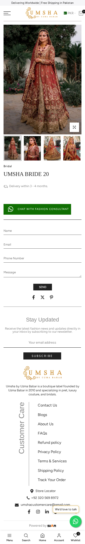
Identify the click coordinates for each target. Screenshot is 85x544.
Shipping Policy (51, 470)
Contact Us (47, 405)
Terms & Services (52, 461)
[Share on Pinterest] (51, 297)
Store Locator (45, 491)
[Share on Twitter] (42, 297)
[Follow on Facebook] (29, 512)
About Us (45, 424)
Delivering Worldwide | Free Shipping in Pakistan (42, 3)
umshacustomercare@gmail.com (45, 505)
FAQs (42, 433)
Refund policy (49, 442)
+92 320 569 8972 (45, 498)
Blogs (42, 414)
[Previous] (7, 79)
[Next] (77, 79)
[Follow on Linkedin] (47, 512)
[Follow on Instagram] (38, 512)
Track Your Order (52, 480)
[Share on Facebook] (33, 297)
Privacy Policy (49, 451)
